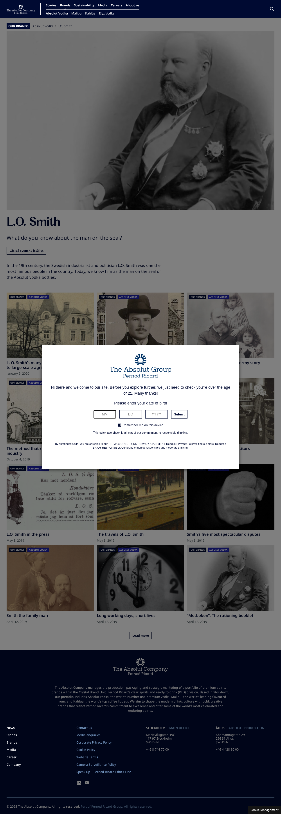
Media (102, 5)
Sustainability (84, 5)
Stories (51, 5)
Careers (116, 5)
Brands (65, 5)
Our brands (18, 26)
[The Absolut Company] (21, 9)
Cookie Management (264, 810)
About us (132, 5)
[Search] (272, 9)
